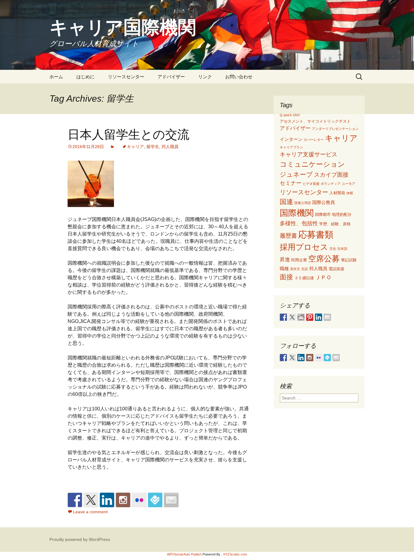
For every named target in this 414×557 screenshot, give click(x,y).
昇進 (285, 260)
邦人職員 (170, 146)
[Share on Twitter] (292, 317)
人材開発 (337, 193)
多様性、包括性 (299, 223)
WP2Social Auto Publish (184, 554)
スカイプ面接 (331, 175)
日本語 (342, 248)
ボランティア (331, 183)
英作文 (295, 269)
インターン (291, 139)
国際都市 (323, 214)
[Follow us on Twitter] (91, 500)
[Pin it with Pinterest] (309, 317)
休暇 (349, 193)
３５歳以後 (304, 278)
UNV (296, 115)
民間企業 (299, 260)
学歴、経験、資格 (335, 224)
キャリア (135, 146)
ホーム (56, 76)
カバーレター (314, 139)
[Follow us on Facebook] (75, 500)
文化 (332, 248)
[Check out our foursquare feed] (155, 500)
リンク (205, 76)
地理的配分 (342, 214)
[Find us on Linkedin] (107, 500)
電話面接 (336, 269)
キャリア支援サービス (308, 154)
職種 (284, 268)
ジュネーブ (296, 174)
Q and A (286, 115)
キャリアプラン (291, 147)
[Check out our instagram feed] (123, 500)
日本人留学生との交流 (128, 134)
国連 (286, 201)
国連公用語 (302, 203)
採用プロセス (304, 247)
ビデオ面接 (311, 183)
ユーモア (348, 183)
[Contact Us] (171, 500)
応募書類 (315, 234)
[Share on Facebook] (283, 317)
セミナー (291, 183)
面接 (286, 277)
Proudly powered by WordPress (79, 539)
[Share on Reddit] (301, 317)
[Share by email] (327, 317)
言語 (304, 269)
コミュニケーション (312, 164)
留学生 (152, 146)
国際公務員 (323, 202)
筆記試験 (349, 260)
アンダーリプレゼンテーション (335, 129)
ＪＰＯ (323, 277)
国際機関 (297, 213)
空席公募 (324, 258)
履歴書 (288, 236)
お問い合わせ (238, 76)
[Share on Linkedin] (318, 317)
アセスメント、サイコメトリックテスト (315, 121)
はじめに (85, 76)
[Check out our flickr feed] (139, 500)
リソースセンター (126, 76)
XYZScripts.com (235, 554)
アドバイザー (171, 76)
